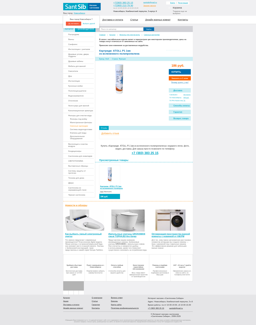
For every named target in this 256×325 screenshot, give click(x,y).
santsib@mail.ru (150, 2)
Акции (65, 301)
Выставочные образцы (78, 166)
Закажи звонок (149, 6)
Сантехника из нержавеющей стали (77, 189)
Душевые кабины (75, 61)
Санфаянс (72, 44)
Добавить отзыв (110, 133)
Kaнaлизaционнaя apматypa (80, 110)
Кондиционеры (74, 151)
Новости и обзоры (76, 205)
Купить (176, 72)
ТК (184, 100)
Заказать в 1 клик (179, 78)
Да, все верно (73, 24)
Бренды (114, 301)
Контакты (183, 19)
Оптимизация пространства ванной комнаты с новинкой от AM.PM (171, 235)
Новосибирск (79, 13)
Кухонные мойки (75, 86)
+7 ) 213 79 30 (123, 5)
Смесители (73, 71)
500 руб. (186, 97)
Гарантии (96, 305)
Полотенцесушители (77, 91)
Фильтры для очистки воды (80, 115)
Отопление (73, 101)
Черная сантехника (76, 195)
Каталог (112, 35)
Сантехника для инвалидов (80, 156)
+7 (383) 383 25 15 (145, 153)
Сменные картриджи (79, 126)
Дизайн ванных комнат (158, 19)
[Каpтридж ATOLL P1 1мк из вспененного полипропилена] (119, 79)
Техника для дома (76, 178)
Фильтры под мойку (78, 119)
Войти (172, 3)
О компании (97, 298)
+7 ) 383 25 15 (123, 2)
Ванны (71, 39)
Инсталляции (74, 81)
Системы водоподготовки (81, 129)
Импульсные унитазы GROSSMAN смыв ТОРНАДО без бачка (126, 235)
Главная (102, 35)
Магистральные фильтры (81, 122)
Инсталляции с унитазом (79, 49)
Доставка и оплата (112, 19)
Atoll (101, 192)
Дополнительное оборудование (77, 137)
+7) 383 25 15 (156, 308)
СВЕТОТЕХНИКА (75, 161)
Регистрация (183, 3)
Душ (70, 76)
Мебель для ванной (77, 66)
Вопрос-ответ (117, 298)
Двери (71, 183)
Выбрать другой (89, 24)
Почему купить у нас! (180, 82)
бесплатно (187, 94)
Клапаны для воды (78, 133)
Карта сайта (116, 305)
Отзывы (104, 128)
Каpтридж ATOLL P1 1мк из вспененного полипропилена (114, 187)
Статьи (134, 19)
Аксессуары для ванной (78, 106)
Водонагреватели (76, 96)
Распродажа (73, 34)
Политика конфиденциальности (125, 308)
